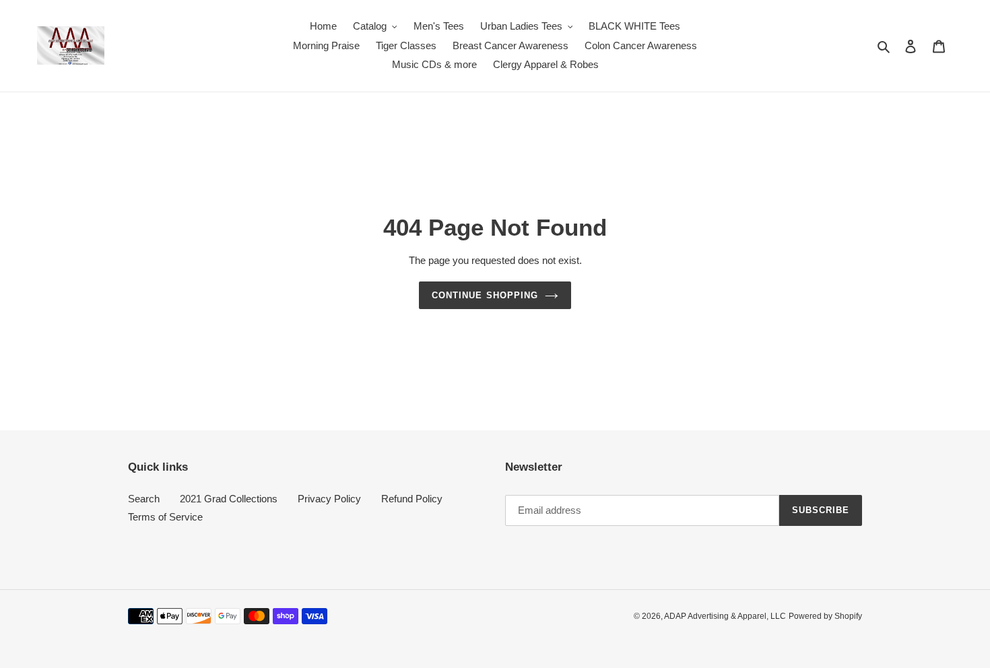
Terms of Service (165, 517)
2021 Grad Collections (228, 498)
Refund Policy (411, 498)
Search (144, 498)
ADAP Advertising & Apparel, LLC (725, 616)
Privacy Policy (329, 498)
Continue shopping (485, 295)
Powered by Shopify (825, 616)
